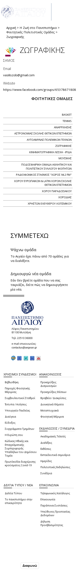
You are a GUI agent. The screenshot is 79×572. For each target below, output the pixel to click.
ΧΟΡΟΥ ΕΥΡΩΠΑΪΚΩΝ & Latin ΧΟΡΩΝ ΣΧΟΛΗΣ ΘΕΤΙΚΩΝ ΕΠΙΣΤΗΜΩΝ (43, 183)
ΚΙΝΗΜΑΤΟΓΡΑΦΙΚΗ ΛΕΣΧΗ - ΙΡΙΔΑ (50, 152)
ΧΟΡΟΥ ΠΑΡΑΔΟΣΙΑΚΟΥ (57, 191)
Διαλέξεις (46, 443)
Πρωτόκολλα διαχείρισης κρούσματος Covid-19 (20, 463)
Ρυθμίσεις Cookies (17, 557)
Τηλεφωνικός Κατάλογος (55, 493)
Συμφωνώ (11, 565)
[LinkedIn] (32, 358)
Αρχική (11, 27)
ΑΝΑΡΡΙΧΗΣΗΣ (63, 127)
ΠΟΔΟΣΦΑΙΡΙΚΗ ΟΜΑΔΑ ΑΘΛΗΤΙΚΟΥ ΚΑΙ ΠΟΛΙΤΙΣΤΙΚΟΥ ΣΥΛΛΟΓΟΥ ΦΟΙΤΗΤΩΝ (46, 166)
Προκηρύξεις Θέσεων (53, 392)
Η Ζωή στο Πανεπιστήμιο (38, 27)
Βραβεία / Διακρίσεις (53, 398)
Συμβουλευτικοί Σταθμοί (20, 398)
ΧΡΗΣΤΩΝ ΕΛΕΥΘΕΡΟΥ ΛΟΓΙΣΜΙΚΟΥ (50, 203)
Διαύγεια (10, 416)
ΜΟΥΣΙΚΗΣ (65, 158)
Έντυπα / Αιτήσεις (16, 404)
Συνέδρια (46, 473)
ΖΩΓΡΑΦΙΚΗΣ (63, 146)
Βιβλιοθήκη (12, 382)
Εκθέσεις (45, 449)
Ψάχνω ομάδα (23, 249)
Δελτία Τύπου (13, 493)
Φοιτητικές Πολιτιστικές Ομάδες (30, 32)
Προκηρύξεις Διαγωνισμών (48, 384)
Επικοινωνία (47, 499)
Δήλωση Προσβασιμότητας (51, 523)
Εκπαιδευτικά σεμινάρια (55, 455)
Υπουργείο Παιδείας (17, 410)
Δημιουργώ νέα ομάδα (31, 273)
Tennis (67, 121)
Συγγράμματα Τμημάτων (19, 429)
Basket (67, 115)
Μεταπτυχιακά (49, 410)
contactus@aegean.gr (25, 347)
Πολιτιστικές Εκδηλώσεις (55, 467)
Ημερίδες (46, 461)
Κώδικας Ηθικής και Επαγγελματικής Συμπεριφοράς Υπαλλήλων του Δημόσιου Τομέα (21, 448)
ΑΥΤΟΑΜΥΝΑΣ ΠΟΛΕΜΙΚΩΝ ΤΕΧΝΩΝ (49, 140)
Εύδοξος (10, 423)
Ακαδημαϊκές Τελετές (53, 436)
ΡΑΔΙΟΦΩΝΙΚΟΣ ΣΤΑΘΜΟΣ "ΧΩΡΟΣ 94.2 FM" (44, 175)
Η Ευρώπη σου (14, 435)
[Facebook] (19, 358)
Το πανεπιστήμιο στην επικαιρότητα (18, 501)
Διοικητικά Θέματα (52, 404)
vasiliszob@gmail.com (20, 75)
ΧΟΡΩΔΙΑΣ (65, 197)
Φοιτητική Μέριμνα (52, 416)
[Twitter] (26, 358)
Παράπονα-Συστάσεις (53, 505)
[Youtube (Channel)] (38, 358)
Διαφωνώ (30, 565)
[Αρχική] (25, 12)
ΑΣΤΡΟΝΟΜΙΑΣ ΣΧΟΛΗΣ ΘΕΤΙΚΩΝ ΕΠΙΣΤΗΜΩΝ (43, 133)
